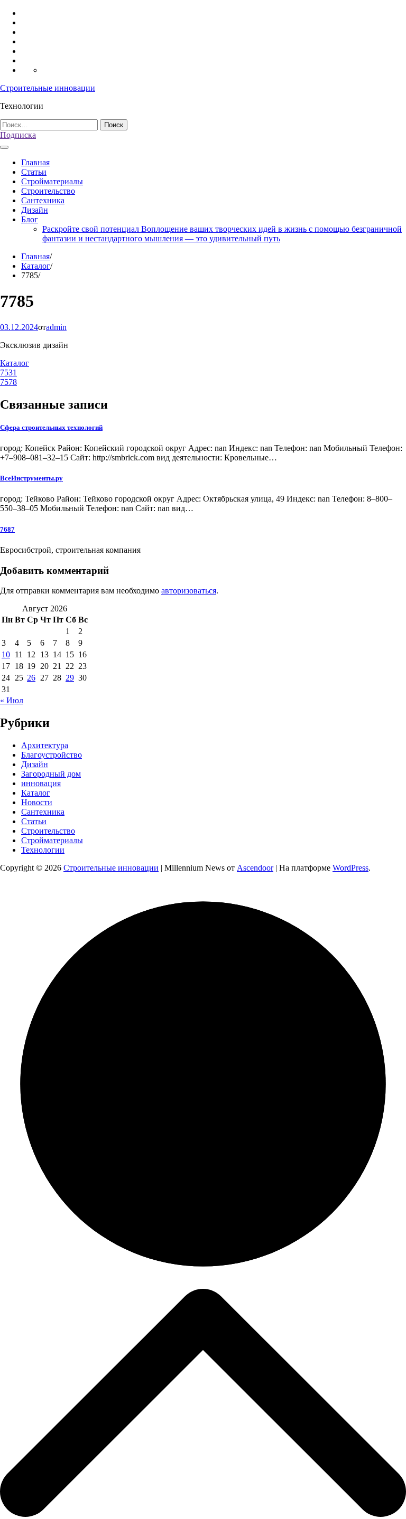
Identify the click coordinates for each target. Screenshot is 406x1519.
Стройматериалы (52, 181)
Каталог (14, 362)
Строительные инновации (47, 87)
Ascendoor (255, 867)
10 (6, 654)
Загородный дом (51, 773)
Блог (29, 219)
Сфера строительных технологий (51, 427)
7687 (7, 529)
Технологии (42, 849)
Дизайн (34, 209)
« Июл (11, 700)
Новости (36, 802)
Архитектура (44, 745)
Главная (35, 162)
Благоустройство (51, 754)
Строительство (48, 190)
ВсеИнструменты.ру (31, 478)
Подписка (18, 134)
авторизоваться (188, 590)
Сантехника (42, 200)
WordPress (350, 867)
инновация (41, 783)
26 (31, 677)
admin (56, 327)
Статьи (34, 171)
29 (70, 677)
